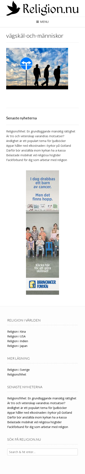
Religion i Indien (17, 341)
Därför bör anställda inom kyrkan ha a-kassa (36, 150)
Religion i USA (16, 336)
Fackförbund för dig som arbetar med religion (36, 160)
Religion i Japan (17, 346)
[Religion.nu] (42, 8)
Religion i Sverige (18, 370)
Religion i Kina (16, 331)
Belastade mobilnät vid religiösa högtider (33, 155)
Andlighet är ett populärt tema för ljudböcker (36, 141)
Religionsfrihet (16, 374)
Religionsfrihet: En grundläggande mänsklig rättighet (40, 131)
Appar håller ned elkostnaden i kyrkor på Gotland (38, 146)
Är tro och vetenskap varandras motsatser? (35, 136)
